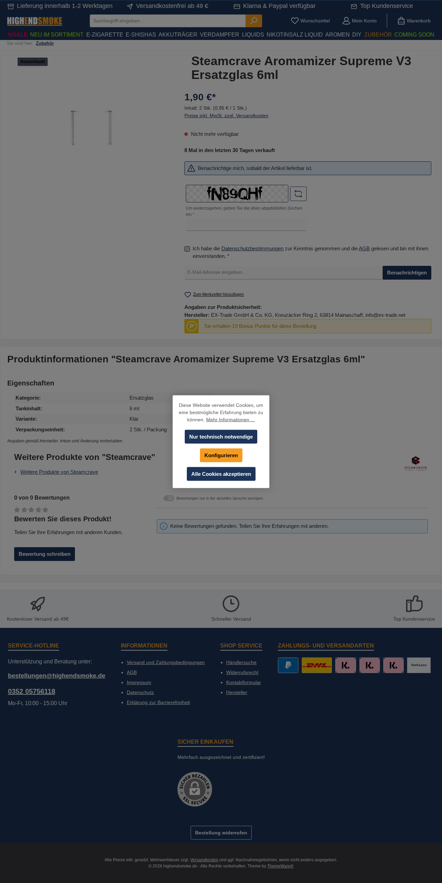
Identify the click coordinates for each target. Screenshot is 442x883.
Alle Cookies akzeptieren (221, 473)
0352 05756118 (31, 691)
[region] (91, 128)
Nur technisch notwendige (221, 436)
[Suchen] (254, 20)
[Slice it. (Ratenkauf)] (345, 665)
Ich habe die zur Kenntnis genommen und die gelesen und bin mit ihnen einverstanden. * (310, 252)
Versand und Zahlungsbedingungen (166, 662)
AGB (364, 248)
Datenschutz (140, 692)
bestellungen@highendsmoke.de (56, 675)
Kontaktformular (243, 682)
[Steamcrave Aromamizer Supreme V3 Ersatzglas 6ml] (91, 128)
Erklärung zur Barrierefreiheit (158, 702)
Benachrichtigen (407, 272)
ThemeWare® (280, 866)
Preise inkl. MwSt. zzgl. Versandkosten (226, 115)
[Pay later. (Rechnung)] (393, 665)
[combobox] (168, 20)
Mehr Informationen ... (230, 419)
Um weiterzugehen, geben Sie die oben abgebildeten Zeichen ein (244, 211)
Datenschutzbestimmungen (252, 248)
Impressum (139, 682)
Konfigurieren (221, 455)
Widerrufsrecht (242, 672)
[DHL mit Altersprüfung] (317, 665)
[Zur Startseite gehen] (34, 20)
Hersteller (236, 692)
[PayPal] (288, 665)
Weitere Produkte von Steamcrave (59, 472)
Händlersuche (241, 662)
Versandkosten (204, 859)
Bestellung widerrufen (221, 832)
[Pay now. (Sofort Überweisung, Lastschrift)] (369, 665)
